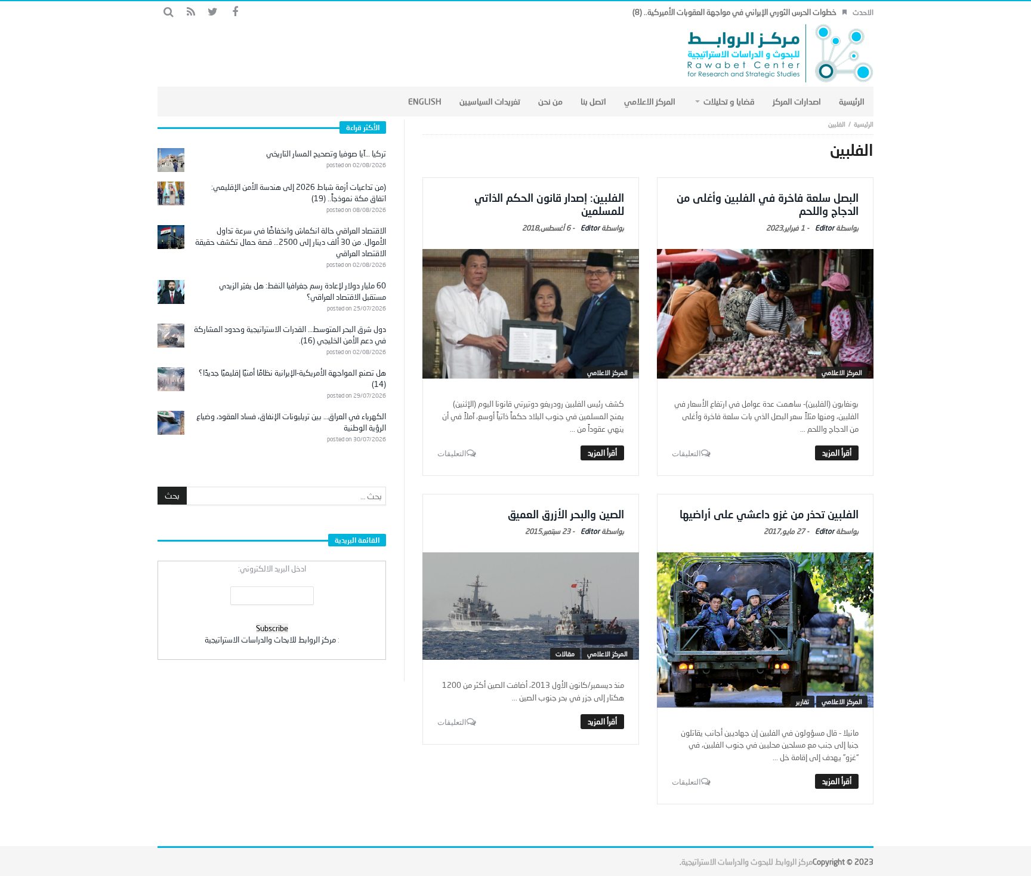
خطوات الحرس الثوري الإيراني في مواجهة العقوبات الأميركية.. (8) (734, 12)
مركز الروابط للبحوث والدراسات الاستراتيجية (747, 861)
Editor (824, 227)
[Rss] (191, 12)
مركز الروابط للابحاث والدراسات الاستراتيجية (270, 639)
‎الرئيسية (863, 124)
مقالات (565, 653)
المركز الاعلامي (842, 372)
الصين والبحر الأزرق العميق (566, 514)
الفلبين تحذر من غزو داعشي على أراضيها (769, 514)
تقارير (802, 701)
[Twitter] (213, 12)
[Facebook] (235, 12)
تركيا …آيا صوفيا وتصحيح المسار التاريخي (326, 153)
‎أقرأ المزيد (836, 452)
